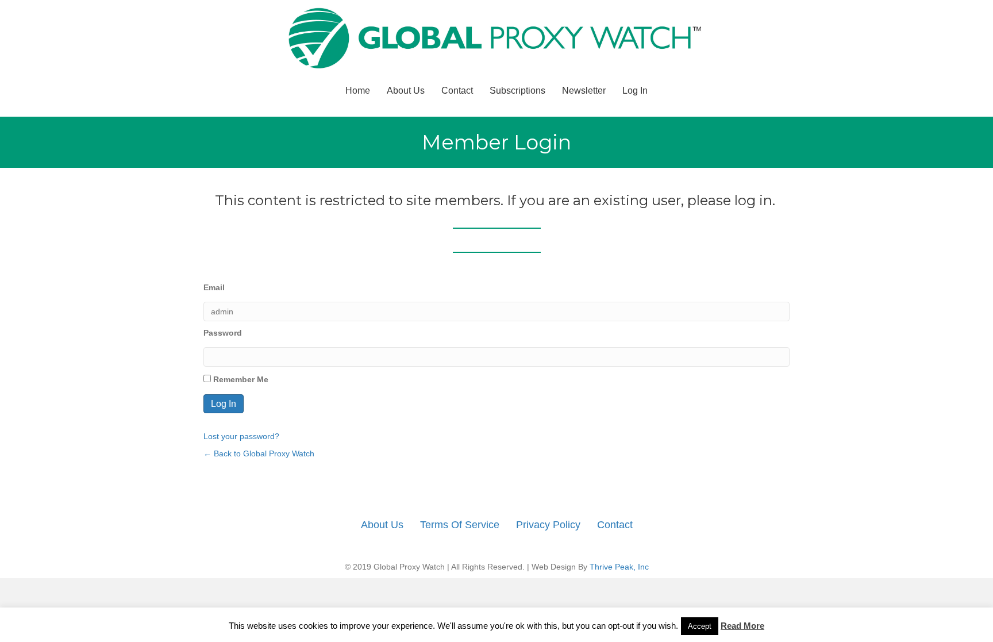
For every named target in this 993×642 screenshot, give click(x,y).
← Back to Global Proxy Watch (258, 453)
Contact (457, 90)
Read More (742, 626)
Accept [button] (699, 626)
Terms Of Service (459, 524)
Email (214, 287)
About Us (406, 90)
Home (357, 90)
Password (222, 332)
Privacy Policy (548, 524)
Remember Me (239, 379)
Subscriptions (517, 90)
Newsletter (584, 90)
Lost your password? (241, 436)
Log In (635, 90)
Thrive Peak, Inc (619, 566)
